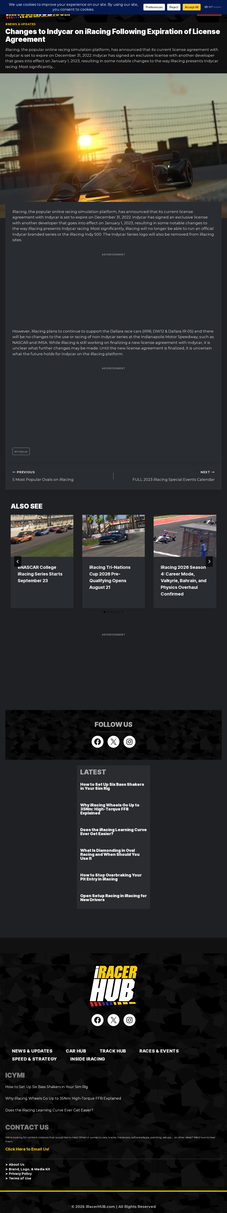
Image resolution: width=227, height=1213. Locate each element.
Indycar (21, 451)
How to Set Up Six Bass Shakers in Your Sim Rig (112, 786)
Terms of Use (20, 1178)
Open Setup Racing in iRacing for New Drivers (113, 897)
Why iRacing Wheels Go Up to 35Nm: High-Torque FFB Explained (109, 809)
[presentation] (42, 536)
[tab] (105, 612)
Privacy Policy (20, 1173)
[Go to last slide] (17, 561)
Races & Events (159, 1051)
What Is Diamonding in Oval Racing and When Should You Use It (110, 854)
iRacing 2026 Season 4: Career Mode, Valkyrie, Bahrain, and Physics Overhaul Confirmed (183, 581)
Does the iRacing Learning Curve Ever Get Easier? (113, 831)
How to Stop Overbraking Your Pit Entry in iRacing (111, 877)
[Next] (209, 561)
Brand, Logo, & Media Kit (29, 1169)
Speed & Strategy (34, 1059)
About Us (16, 1164)
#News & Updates (20, 24)
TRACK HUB (113, 1051)
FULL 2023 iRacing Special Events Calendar (174, 476)
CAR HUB (76, 1051)
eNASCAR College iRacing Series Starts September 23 (40, 574)
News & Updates (32, 1051)
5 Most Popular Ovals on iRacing (43, 476)
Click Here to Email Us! (27, 1149)
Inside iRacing (87, 1059)
